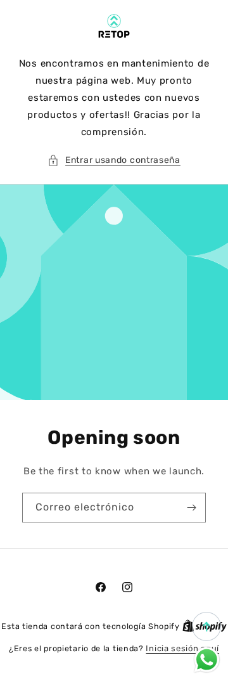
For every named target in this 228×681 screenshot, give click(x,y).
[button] (114, 160)
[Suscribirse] (191, 507)
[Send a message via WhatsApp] (207, 660)
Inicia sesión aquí (182, 648)
